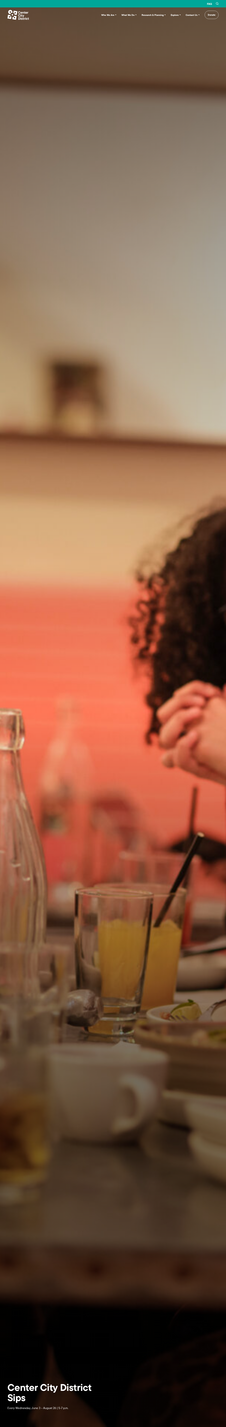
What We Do (128, 15)
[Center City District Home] (18, 15)
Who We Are (107, 15)
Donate (211, 14)
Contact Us (192, 15)
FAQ (209, 3)
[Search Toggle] (217, 3)
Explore (175, 15)
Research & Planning (153, 15)
